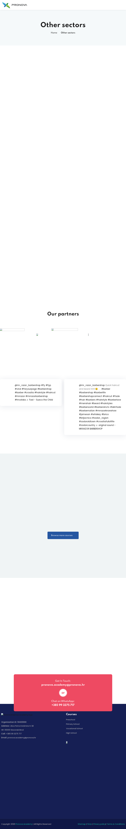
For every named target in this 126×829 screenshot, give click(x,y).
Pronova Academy (24, 824)
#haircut (50, 392)
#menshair (85, 403)
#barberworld (86, 407)
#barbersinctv (102, 407)
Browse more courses (62, 535)
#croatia (29, 392)
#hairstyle (39, 392)
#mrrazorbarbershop (36, 396)
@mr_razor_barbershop (27, 385)
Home (54, 33)
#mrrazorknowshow (105, 410)
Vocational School (74, 728)
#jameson (84, 414)
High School (71, 733)
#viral (18, 388)
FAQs (89, 824)
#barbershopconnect (90, 396)
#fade (116, 396)
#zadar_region (100, 417)
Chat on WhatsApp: (63, 701)
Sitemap (82, 824)
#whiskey (96, 414)
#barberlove (114, 399)
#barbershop (44, 388)
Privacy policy (99, 824)
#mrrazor (20, 396)
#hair (82, 399)
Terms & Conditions (116, 824)
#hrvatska (20, 399)
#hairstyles (106, 403)
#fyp (48, 385)
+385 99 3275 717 (63, 705)
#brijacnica (85, 417)
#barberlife (100, 392)
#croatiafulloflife (105, 421)
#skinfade (115, 407)
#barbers (90, 399)
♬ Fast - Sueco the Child (39, 399)
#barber (19, 392)
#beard (96, 403)
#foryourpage (29, 388)
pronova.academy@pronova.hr (63, 685)
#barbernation (87, 410)
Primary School (72, 724)
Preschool (70, 719)
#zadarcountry (87, 425)
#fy (43, 385)
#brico (105, 414)
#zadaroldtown (87, 421)
